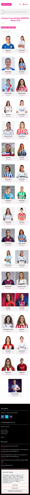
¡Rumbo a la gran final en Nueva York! (9, 446)
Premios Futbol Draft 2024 (7, 465)
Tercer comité (4, 433)
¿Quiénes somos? (5, 426)
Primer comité (4, 430)
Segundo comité (4, 431)
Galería (2, 437)
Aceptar (15, 485)
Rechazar (15, 488)
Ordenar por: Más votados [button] (8, 27)
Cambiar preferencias (15, 491)
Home (3, 10)
